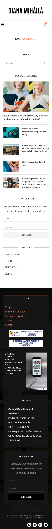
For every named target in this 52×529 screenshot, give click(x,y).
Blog (7, 307)
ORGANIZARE (12, 254)
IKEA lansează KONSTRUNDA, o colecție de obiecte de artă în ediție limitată (25, 117)
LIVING (8, 274)
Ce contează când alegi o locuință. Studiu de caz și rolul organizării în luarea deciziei (35, 148)
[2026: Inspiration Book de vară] (11, 166)
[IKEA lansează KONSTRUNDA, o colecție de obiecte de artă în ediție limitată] (26, 96)
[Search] (49, 25)
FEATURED (11, 267)
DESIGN (9, 261)
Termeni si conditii (15, 311)
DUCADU (38, 517)
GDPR (8, 320)
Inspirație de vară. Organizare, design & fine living (34, 132)
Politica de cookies (15, 316)
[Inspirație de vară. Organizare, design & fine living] (11, 132)
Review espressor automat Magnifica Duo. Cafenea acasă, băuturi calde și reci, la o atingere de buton (35, 183)
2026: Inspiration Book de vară (34, 163)
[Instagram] (40, 525)
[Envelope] (46, 525)
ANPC (8, 325)
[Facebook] (29, 525)
